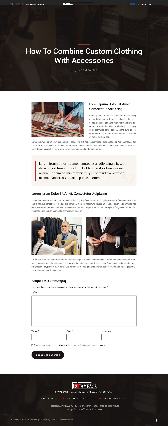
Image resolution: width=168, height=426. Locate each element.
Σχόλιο (36, 292)
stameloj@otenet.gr (79, 392)
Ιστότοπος (106, 331)
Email (69, 331)
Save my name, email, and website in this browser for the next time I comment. (70, 345)
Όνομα (35, 331)
